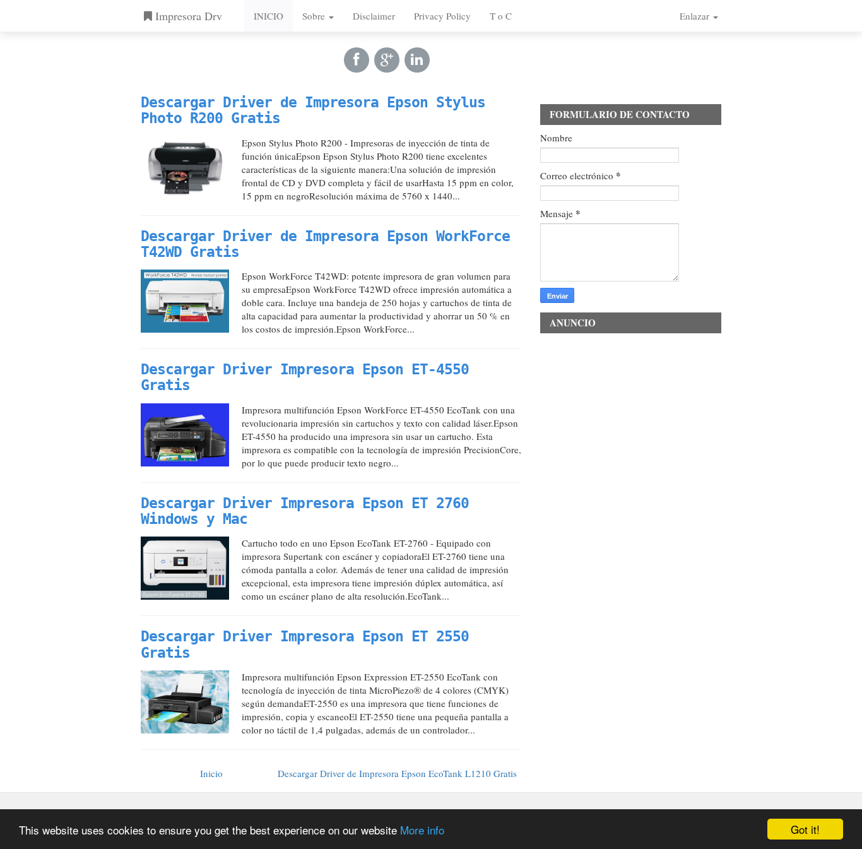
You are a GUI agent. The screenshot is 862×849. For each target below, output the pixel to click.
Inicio (211, 773)
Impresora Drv (187, 15)
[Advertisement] (630, 529)
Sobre (315, 15)
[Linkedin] (417, 59)
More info (422, 830)
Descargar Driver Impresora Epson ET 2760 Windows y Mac (305, 511)
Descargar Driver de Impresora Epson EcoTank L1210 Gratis (397, 773)
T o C (501, 15)
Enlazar (696, 15)
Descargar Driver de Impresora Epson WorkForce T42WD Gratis (325, 244)
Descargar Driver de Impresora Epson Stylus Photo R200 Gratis (313, 110)
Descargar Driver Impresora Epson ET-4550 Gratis (305, 377)
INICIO (268, 15)
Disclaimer (374, 15)
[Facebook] (356, 59)
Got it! (805, 829)
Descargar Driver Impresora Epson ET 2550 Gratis (305, 644)
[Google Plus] (386, 59)
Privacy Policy (442, 15)
